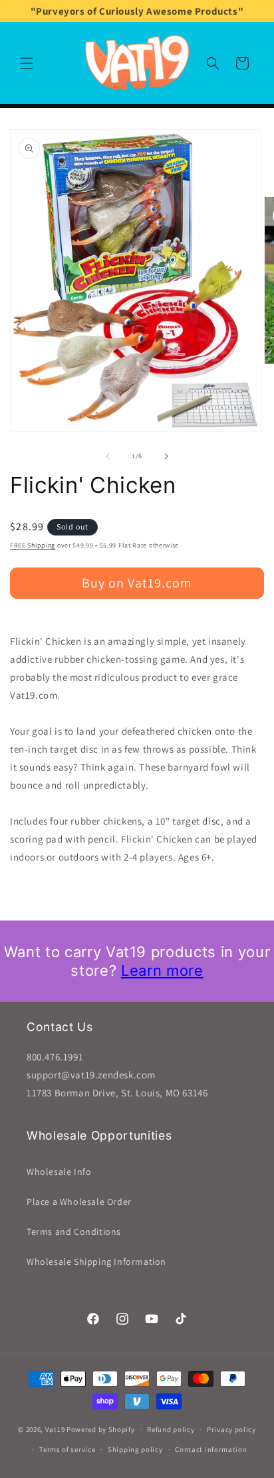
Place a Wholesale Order (79, 1202)
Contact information (211, 1449)
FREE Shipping (32, 545)
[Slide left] (107, 456)
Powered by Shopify (101, 1428)
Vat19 (55, 1428)
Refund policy (170, 1429)
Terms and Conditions (74, 1232)
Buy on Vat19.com (137, 582)
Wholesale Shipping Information (96, 1262)
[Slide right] (166, 456)
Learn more (162, 970)
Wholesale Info (59, 1172)
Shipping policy (135, 1449)
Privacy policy (231, 1429)
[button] (26, 63)
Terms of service (67, 1449)
